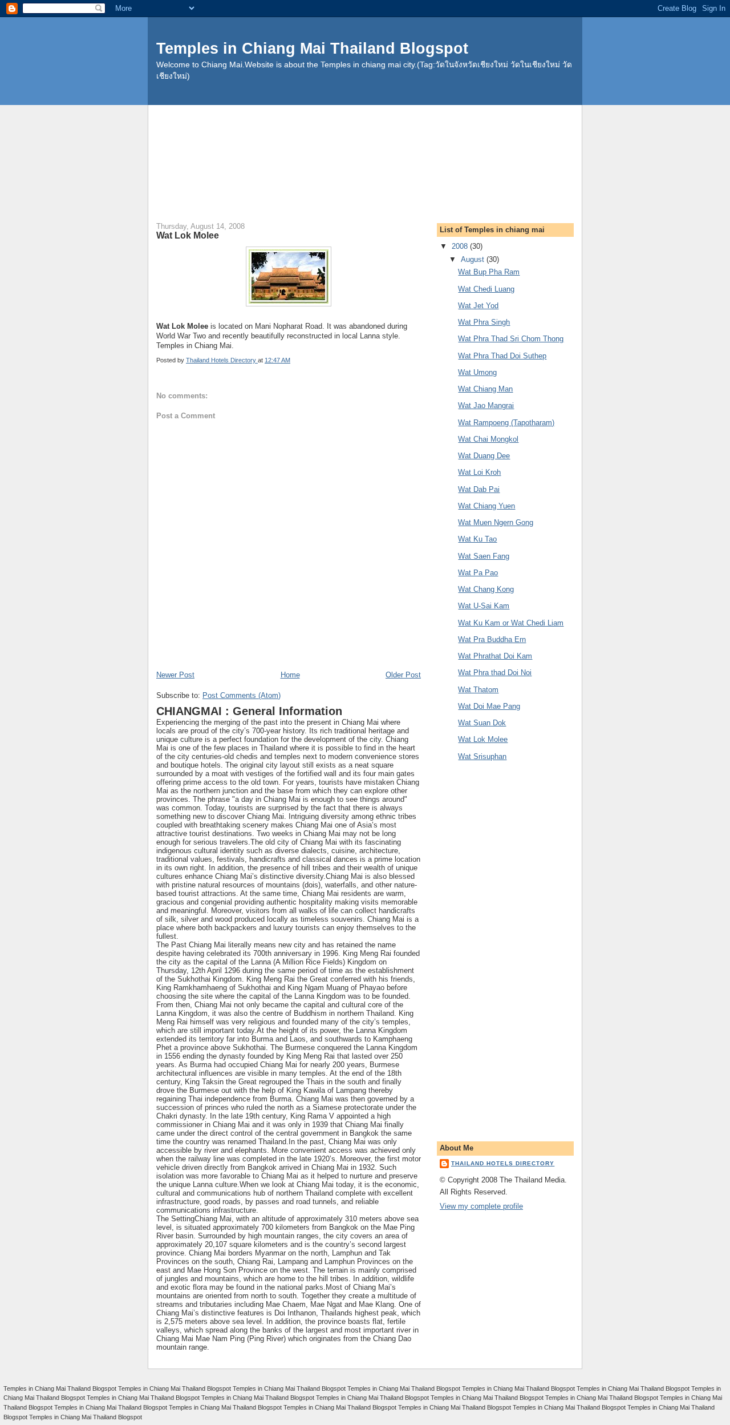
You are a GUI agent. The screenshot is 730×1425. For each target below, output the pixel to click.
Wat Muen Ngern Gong (495, 522)
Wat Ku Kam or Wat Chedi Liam (510, 623)
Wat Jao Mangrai (486, 405)
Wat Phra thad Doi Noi (495, 672)
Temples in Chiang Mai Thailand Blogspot (312, 48)
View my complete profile (481, 1206)
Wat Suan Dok (482, 722)
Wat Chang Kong (486, 589)
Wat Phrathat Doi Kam (495, 656)
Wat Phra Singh (484, 322)
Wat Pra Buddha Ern (492, 639)
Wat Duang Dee (484, 455)
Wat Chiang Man (485, 389)
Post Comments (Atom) (241, 695)
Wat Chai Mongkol (488, 439)
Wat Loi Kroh (479, 472)
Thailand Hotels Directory (502, 1163)
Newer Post (175, 675)
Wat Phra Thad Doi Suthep (502, 356)
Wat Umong (477, 372)
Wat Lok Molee (483, 739)
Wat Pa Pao (478, 572)
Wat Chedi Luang (486, 289)
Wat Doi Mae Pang (489, 706)
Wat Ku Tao (477, 539)
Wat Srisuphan (482, 756)
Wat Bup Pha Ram (489, 272)
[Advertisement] (365, 130)
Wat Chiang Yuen (486, 506)
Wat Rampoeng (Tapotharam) (506, 422)
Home (290, 675)
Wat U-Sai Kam (483, 606)
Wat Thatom (478, 689)
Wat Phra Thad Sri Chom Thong (510, 338)
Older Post (403, 675)
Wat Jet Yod (478, 305)
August (473, 259)
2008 (461, 246)
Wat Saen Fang (483, 556)
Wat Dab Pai (479, 489)
